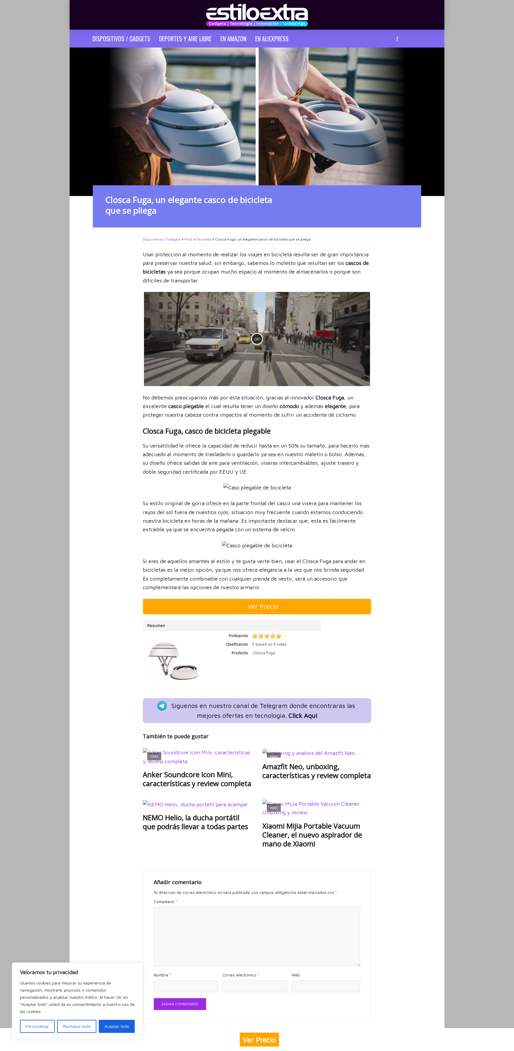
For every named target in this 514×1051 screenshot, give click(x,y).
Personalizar (37, 1026)
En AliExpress (272, 38)
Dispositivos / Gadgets (121, 38)
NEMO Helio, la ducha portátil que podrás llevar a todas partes (195, 822)
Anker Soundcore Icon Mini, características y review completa (197, 779)
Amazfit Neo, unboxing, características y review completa (316, 771)
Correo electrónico (240, 975)
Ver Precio (259, 1039)
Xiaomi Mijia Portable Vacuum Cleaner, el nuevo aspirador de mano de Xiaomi (312, 834)
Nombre (162, 975)
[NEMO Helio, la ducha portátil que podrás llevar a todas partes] (197, 804)
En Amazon (233, 38)
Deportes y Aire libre (185, 38)
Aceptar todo (116, 1026)
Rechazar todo (77, 1026)
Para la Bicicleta (197, 239)
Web (296, 975)
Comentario (165, 901)
